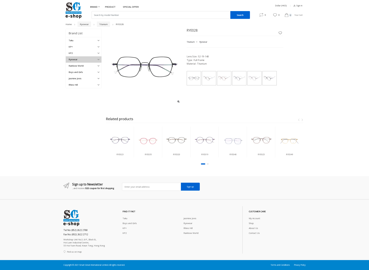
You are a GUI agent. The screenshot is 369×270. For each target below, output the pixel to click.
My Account (254, 218)
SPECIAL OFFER (131, 6)
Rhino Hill (188, 228)
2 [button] (207, 164)
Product (110, 6)
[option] (144, 67)
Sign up (190, 186)
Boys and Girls (130, 223)
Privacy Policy (300, 265)
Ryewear (84, 24)
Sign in (299, 5)
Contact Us (254, 233)
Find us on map (74, 251)
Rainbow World (190, 233)
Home (69, 24)
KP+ (125, 228)
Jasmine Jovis (189, 218)
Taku (125, 218)
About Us (253, 228)
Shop (251, 223)
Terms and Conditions (280, 265)
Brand (93, 6)
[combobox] (161, 15)
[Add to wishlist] (281, 32)
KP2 (125, 233)
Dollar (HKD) (281, 5)
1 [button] (203, 164)
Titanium (103, 24)
